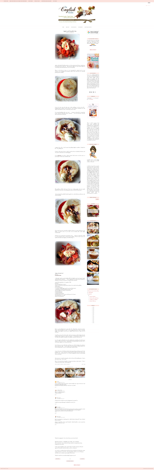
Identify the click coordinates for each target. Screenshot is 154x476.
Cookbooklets (90, 292)
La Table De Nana (59, 390)
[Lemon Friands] (93, 259)
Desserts (58, 364)
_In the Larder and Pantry (94, 298)
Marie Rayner (59, 397)
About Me (67, 27)
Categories (80, 27)
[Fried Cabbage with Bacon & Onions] (93, 233)
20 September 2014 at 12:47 (60, 382)
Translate (91, 99)
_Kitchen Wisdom (92, 296)
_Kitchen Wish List (92, 301)
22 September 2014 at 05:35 (61, 417)
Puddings (61, 364)
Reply (55, 387)
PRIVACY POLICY (93, 49)
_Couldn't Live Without (93, 299)
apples (56, 364)
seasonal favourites (66, 364)
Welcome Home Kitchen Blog (93, 290)
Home (63, 27)
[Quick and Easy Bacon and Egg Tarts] (93, 271)
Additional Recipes (88, 27)
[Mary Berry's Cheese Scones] (93, 284)
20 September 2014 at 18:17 (60, 398)
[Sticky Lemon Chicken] (93, 246)
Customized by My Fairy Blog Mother (148, 468)
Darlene (58, 381)
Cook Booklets (73, 27)
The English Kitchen (5, 468)
